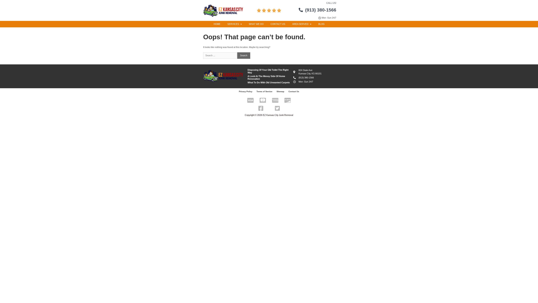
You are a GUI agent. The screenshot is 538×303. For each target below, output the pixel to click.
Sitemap (280, 91)
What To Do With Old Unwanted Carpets (269, 82)
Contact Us (278, 24)
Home (217, 24)
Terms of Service (264, 91)
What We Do (256, 24)
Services (233, 24)
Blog (321, 24)
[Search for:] (220, 55)
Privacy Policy (245, 91)
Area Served (300, 24)
